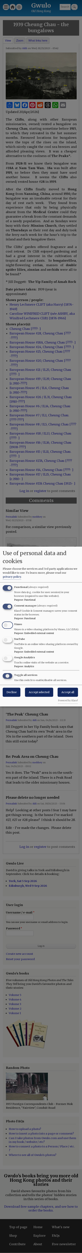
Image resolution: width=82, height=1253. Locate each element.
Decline (11, 692)
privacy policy (12, 576)
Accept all (67, 692)
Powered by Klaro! (68, 700)
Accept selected (39, 692)
